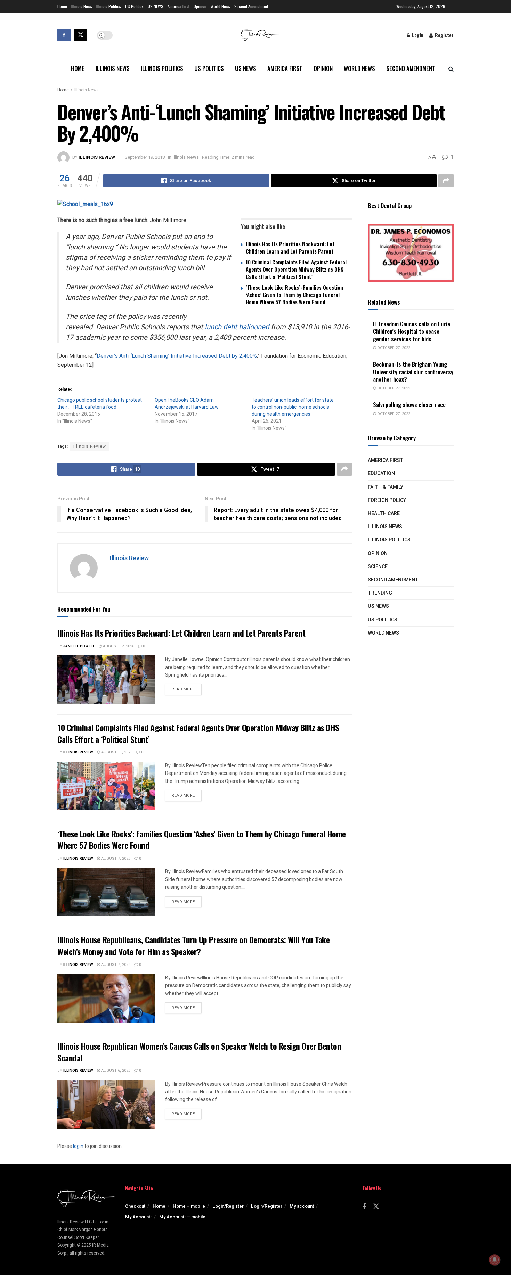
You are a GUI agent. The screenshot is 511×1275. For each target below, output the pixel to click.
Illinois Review (97, 157)
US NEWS (155, 6)
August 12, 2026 (118, 646)
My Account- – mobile (182, 1217)
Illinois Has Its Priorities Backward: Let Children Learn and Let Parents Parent (290, 247)
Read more (187, 689)
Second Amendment (251, 6)
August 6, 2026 (115, 1071)
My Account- (138, 1217)
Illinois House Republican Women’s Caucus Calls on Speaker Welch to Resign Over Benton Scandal (199, 1052)
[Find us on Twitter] (80, 35)
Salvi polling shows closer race (409, 404)
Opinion (200, 6)
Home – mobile (189, 1206)
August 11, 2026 (116, 752)
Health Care (384, 513)
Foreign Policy (387, 500)
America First (178, 6)
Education (381, 473)
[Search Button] (451, 68)
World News (220, 6)
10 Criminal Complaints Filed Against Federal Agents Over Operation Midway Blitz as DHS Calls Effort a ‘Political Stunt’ (296, 269)
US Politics (134, 6)
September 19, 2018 (145, 157)
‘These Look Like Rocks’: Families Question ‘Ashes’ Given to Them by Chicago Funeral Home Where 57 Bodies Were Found (294, 294)
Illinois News (81, 6)
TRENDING (380, 593)
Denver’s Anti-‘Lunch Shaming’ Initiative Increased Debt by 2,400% (177, 356)
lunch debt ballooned (237, 327)
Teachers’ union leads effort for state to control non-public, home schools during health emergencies (293, 407)
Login (417, 35)
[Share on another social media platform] (446, 180)
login (78, 1146)
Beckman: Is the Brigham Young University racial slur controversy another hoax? (413, 371)
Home (62, 6)
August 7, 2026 (115, 858)
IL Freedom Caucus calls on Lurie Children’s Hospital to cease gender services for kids (411, 331)
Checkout (135, 1206)
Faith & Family (385, 487)
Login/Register (228, 1206)
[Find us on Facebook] (64, 35)
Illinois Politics (108, 6)
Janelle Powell (79, 646)
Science (378, 566)
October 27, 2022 (393, 348)
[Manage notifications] (494, 1259)
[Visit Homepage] (260, 35)
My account (302, 1206)
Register (443, 35)
